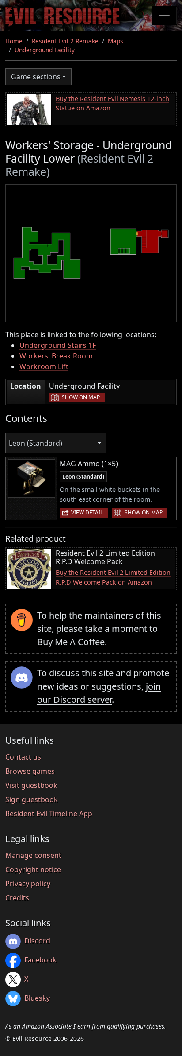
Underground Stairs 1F (57, 345)
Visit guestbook (31, 785)
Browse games (30, 771)
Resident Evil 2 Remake (65, 41)
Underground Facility (45, 50)
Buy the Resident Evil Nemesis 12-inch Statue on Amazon (112, 103)
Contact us (23, 757)
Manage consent (33, 855)
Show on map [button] (81, 397)
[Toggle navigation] (164, 15)
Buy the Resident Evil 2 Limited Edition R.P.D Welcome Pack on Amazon (113, 577)
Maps (115, 41)
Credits (17, 898)
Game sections (36, 77)
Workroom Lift (43, 366)
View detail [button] (87, 512)
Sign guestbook (31, 799)
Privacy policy (27, 883)
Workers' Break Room (56, 356)
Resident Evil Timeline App (48, 813)
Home (14, 41)
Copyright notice (33, 869)
